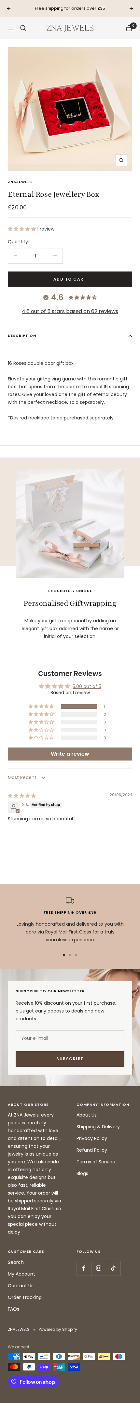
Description (22, 335)
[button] (22, 229)
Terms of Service (96, 1161)
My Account (21, 1274)
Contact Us (21, 1285)
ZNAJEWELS (20, 181)
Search (16, 1262)
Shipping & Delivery (98, 1126)
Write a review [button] (70, 754)
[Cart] (129, 28)
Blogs (82, 1173)
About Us (87, 1115)
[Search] (23, 28)
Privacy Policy (92, 1138)
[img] (22, 795)
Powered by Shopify (58, 1329)
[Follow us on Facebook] (84, 1268)
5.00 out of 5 (87, 686)
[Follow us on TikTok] (113, 1268)
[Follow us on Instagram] (98, 1268)
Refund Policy (92, 1150)
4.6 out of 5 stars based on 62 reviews (70, 311)
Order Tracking (25, 1297)
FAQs (13, 1309)
